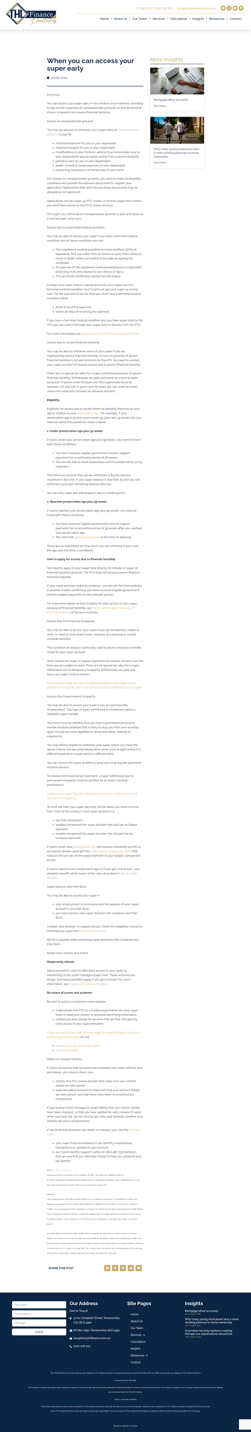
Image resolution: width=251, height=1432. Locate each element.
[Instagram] (229, 8)
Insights (198, 19)
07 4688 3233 (144, 8)
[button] (107, 1268)
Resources (216, 19)
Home (104, 19)
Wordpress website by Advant (125, 1426)
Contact (236, 19)
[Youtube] (235, 8)
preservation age (88, 413)
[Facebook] (223, 8)
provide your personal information (78, 1045)
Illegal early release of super (88, 984)
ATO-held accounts (93, 931)
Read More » (160, 106)
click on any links (67, 1050)
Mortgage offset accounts (171, 99)
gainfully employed (87, 537)
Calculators (178, 19)
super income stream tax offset (110, 851)
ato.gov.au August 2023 (62, 1170)
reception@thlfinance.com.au (196, 8)
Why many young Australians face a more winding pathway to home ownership (176, 152)
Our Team (139, 19)
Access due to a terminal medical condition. (110, 333)
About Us (120, 19)
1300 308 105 (163, 8)
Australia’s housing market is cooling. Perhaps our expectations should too (209, 1332)
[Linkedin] (241, 8)
